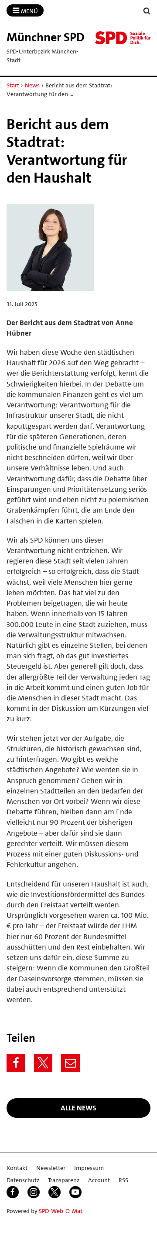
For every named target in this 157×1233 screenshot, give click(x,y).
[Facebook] (16, 1063)
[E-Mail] (70, 1063)
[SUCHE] (147, 11)
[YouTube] (75, 1192)
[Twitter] (43, 1063)
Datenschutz (23, 1180)
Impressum (89, 1168)
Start (13, 85)
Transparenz (63, 1180)
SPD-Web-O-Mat (60, 1211)
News (32, 85)
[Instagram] (33, 1192)
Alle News (78, 1108)
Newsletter (50, 1168)
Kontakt (17, 1168)
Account (99, 1180)
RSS (123, 1180)
